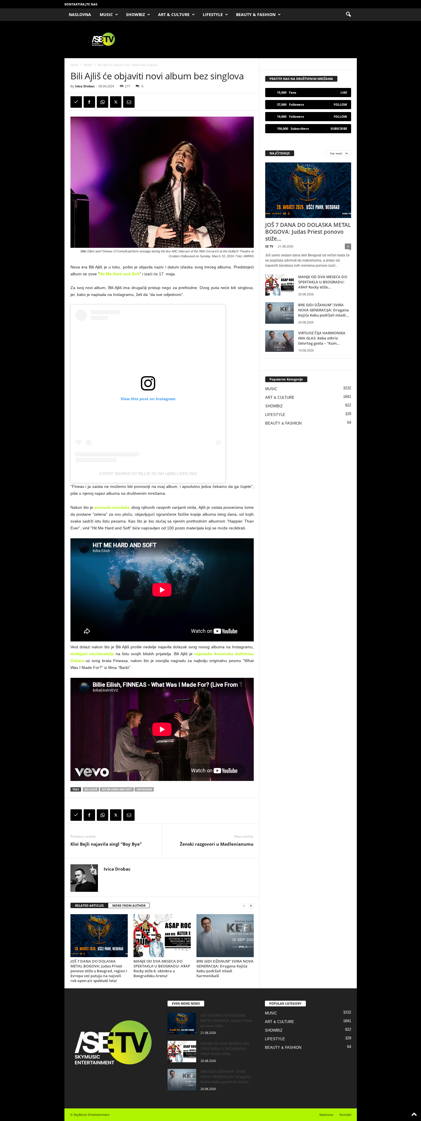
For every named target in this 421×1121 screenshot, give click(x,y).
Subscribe (338, 128)
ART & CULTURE (174, 14)
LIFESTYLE (213, 14)
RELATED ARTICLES (89, 905)
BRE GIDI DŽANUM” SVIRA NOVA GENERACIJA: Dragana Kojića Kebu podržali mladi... (323, 310)
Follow (340, 104)
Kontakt (345, 1114)
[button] (348, 14)
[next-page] (251, 906)
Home (74, 65)
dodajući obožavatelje (92, 653)
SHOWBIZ (135, 14)
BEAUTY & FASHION (256, 14)
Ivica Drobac (85, 86)
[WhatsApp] (102, 102)
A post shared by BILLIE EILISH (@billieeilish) (148, 473)
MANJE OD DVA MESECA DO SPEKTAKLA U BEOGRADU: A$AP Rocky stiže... (322, 282)
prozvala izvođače (112, 507)
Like (344, 92)
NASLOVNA (80, 14)
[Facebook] (89, 102)
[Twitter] (115, 102)
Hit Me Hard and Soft (119, 274)
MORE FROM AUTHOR (128, 905)
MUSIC (106, 14)
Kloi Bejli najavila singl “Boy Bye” (106, 844)
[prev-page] (244, 906)
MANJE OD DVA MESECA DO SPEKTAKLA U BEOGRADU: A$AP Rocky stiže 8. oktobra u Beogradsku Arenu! (161, 968)
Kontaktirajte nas (80, 4)
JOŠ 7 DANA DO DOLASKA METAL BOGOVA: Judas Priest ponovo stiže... (308, 231)
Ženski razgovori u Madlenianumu (216, 844)
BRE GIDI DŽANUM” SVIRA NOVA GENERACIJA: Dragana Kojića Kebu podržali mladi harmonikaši (224, 968)
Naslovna (326, 1114)
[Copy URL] (76, 102)
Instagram (144, 789)
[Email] (129, 102)
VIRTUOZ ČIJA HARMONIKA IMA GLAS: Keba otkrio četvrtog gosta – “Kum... (321, 338)
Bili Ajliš (91, 789)
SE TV (269, 246)
